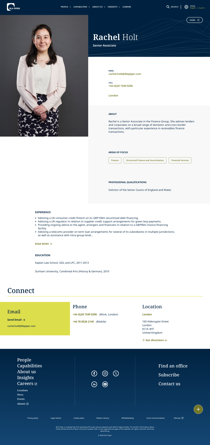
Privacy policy (32, 418)
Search (175, 6)
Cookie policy (79, 418)
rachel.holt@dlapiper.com (125, 74)
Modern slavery (102, 418)
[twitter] (116, 373)
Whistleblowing (128, 418)
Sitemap (177, 418)
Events (21, 399)
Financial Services (180, 160)
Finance (115, 160)
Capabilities (80, 6)
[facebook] (94, 373)
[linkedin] (94, 384)
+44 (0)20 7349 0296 (121, 86)
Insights (112, 6)
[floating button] (198, 409)
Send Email (14, 319)
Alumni (21, 403)
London (113, 95)
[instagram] (105, 373)
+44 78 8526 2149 (83, 321)
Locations (22, 390)
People (64, 6)
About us (97, 6)
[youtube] (105, 384)
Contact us (169, 384)
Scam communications (155, 418)
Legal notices (56, 418)
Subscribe (168, 375)
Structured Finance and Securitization (145, 160)
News (20, 394)
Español (202, 8)
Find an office (172, 366)
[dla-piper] (14, 6)
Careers (127, 6)
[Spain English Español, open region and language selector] (186, 7)
